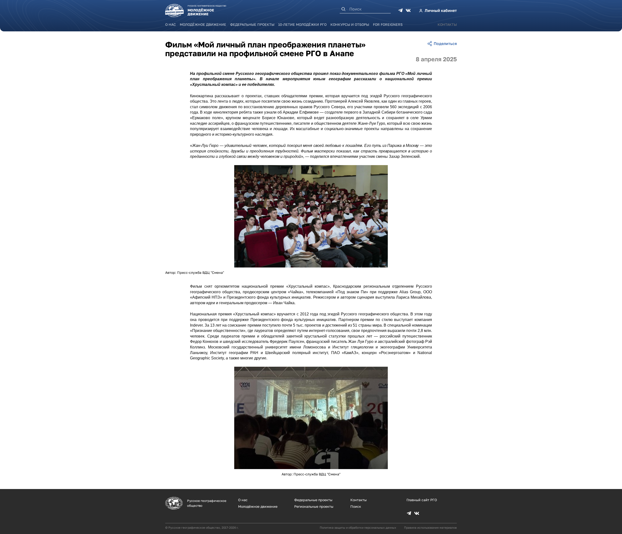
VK (408, 10)
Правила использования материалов (430, 527)
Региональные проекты (313, 506)
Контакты (447, 24)
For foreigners (388, 24)
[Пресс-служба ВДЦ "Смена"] (311, 216)
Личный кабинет (441, 10)
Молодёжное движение (203, 24)
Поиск (355, 506)
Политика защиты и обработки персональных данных (358, 527)
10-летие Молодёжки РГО (302, 24)
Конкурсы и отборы (349, 24)
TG (400, 10)
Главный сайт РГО (421, 500)
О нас (170, 24)
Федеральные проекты (252, 24)
